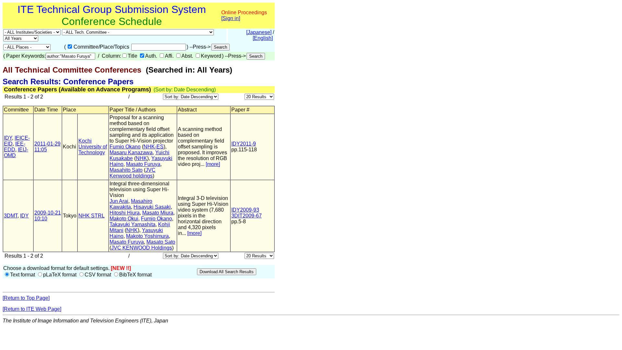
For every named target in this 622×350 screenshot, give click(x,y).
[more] (213, 164)
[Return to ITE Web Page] (32, 309)
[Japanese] (258, 32)
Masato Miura (157, 213)
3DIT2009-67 (246, 215)
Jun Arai (118, 201)
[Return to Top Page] (26, 298)
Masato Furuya (143, 164)
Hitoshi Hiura (124, 213)
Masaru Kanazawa (131, 152)
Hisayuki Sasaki (152, 207)
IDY (8, 138)
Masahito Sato (126, 170)
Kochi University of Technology (92, 146)
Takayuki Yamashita (132, 224)
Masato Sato (160, 242)
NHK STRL (91, 215)
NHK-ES (154, 146)
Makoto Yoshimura (147, 236)
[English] (263, 38)
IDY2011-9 (243, 143)
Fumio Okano (125, 146)
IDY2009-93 (245, 210)
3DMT (10, 215)
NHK (141, 158)
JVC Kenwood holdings (132, 173)
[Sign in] (230, 18)
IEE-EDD (14, 146)
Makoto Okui (123, 218)
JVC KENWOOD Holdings (141, 248)
